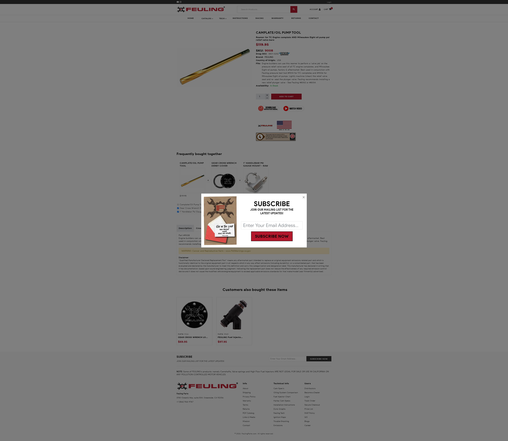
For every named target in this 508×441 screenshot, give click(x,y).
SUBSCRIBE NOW (272, 236)
